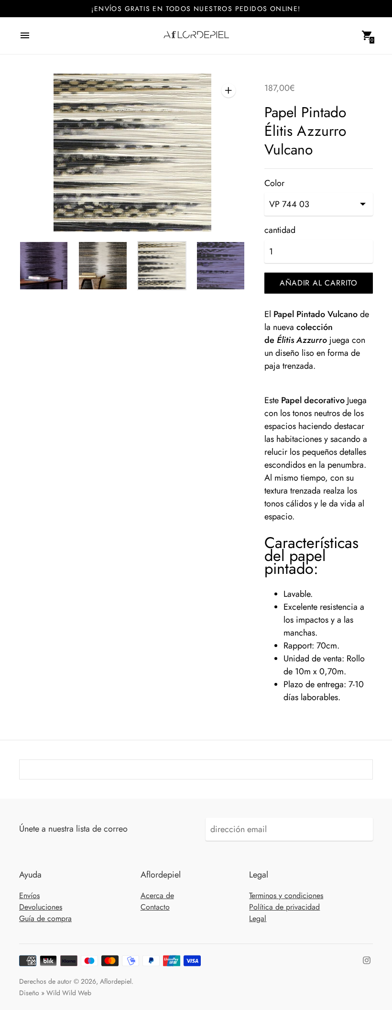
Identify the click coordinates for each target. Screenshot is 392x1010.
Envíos (29, 895)
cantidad (279, 230)
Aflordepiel (115, 981)
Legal (257, 918)
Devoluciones (40, 906)
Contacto (155, 906)
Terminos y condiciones (286, 895)
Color (274, 183)
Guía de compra (45, 918)
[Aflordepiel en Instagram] (366, 959)
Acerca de (157, 895)
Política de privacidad (284, 906)
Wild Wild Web (68, 993)
